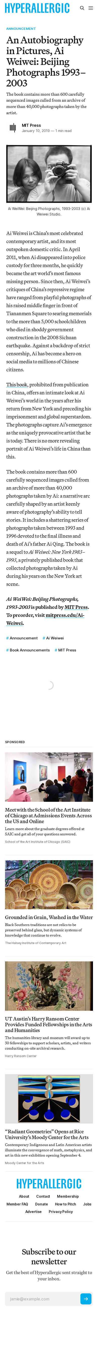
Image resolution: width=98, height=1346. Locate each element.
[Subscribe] (85, 1298)
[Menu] (91, 8)
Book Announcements (30, 650)
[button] (68, 1196)
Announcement (21, 29)
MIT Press (31, 125)
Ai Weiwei (55, 638)
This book (16, 384)
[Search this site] (82, 8)
